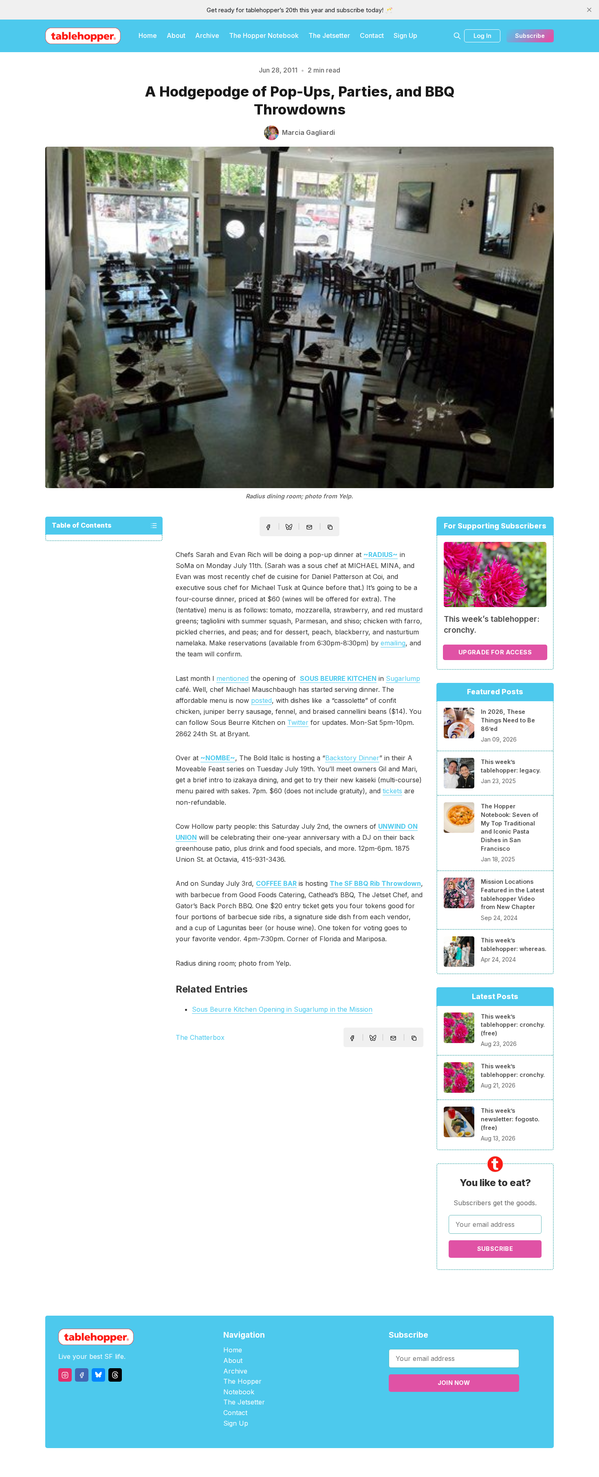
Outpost (343, 1462)
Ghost (320, 1462)
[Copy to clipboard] (331, 528)
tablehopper (250, 1462)
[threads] (115, 1375)
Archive (207, 35)
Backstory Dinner (352, 758)
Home (148, 35)
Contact (372, 35)
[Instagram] (65, 1375)
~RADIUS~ (380, 554)
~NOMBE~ (217, 758)
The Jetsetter (329, 35)
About (176, 35)
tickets (392, 791)
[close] (589, 9)
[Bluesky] (98, 1375)
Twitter (297, 722)
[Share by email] (309, 527)
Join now (454, 1382)
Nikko (377, 1462)
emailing (393, 643)
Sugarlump (403, 678)
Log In (482, 35)
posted (261, 700)
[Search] (457, 35)
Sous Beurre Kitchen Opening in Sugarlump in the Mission (282, 1009)
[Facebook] (81, 1375)
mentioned (232, 678)
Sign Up (405, 35)
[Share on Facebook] (268, 527)
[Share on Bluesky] (289, 528)
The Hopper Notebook (264, 35)
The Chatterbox (200, 1037)
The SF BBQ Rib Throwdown (375, 883)
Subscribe (530, 35)
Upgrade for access (495, 652)
